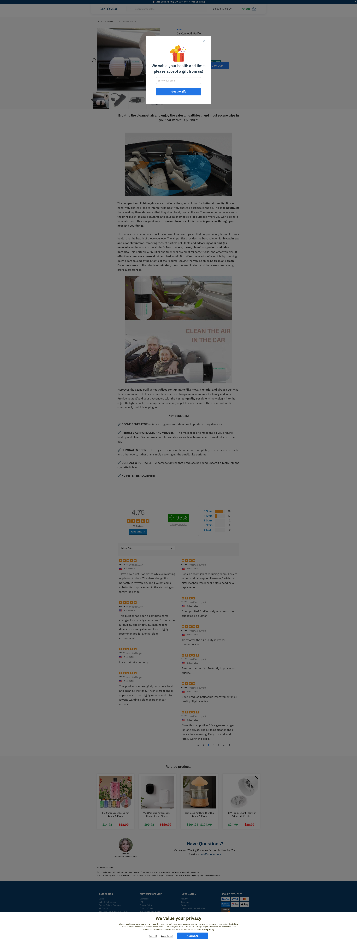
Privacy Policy (208, 929)
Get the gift (178, 91)
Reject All (153, 936)
